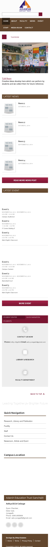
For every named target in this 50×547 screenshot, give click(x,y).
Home (5, 21)
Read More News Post (25, 180)
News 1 (21, 103)
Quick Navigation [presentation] (33, 317)
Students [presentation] (7, 321)
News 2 (21, 122)
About (14, 21)
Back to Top (36, 394)
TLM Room (10, 69)
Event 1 (5, 209)
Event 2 (5, 221)
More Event (25, 303)
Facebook (8, 524)
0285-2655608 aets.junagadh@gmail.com (25, 339)
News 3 (21, 141)
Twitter (14, 524)
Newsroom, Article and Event (16, 441)
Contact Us (8, 436)
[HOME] (4, 37)
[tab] (13, 317)
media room (16, 28)
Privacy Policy (27, 541)
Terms (17, 541)
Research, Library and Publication (18, 421)
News (32, 21)
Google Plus (20, 524)
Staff (5, 28)
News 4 (21, 160)
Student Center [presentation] (10, 317)
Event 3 (5, 233)
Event (40, 21)
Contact (29, 28)
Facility (23, 21)
